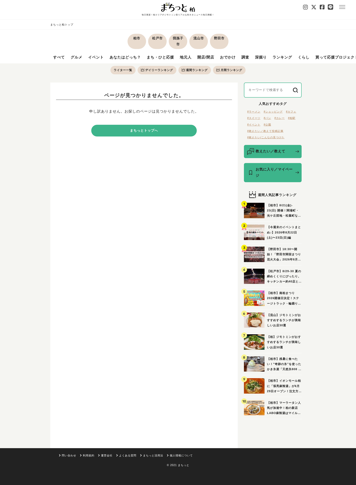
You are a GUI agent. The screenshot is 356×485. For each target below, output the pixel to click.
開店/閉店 (205, 57)
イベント (96, 57)
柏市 (136, 38)
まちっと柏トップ (61, 24)
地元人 (186, 57)
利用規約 (88, 455)
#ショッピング (273, 111)
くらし (304, 57)
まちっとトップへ (144, 130)
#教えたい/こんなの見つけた (266, 137)
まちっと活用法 (153, 455)
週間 (197, 70)
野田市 (219, 38)
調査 (245, 57)
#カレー (279, 118)
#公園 (267, 124)
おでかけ (228, 57)
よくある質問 (127, 455)
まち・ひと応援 (160, 57)
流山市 (198, 38)
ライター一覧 (123, 70)
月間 (231, 70)
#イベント (253, 124)
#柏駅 (291, 118)
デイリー (159, 70)
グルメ (76, 57)
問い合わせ (69, 455)
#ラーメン (253, 111)
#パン (267, 118)
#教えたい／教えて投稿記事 (265, 131)
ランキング (282, 57)
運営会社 (106, 455)
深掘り (261, 57)
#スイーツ (253, 118)
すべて (59, 57)
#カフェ (291, 111)
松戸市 (157, 38)
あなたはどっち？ (125, 57)
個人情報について (181, 455)
